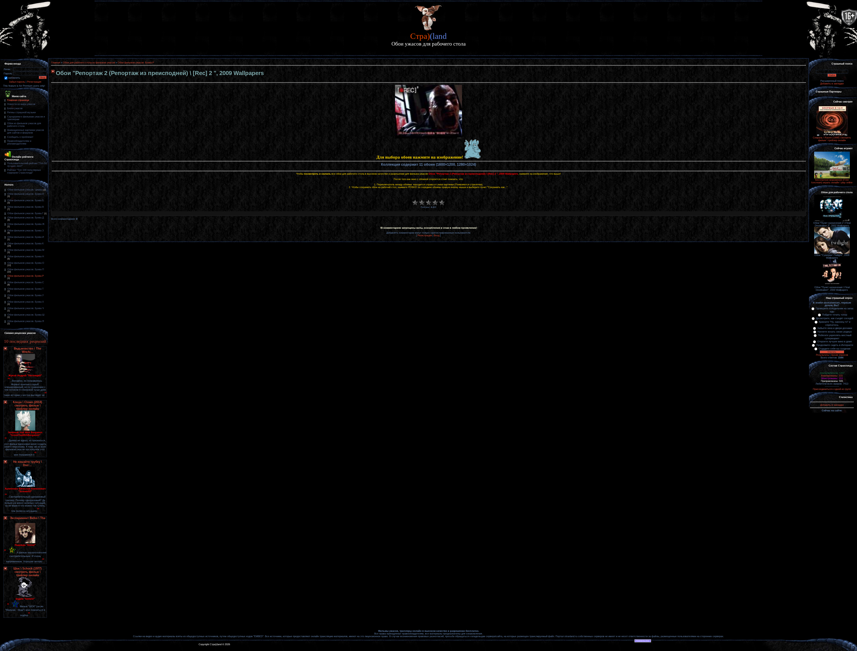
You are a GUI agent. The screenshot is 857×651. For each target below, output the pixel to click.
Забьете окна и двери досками (834, 328)
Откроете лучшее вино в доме (834, 341)
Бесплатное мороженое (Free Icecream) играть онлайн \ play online (832, 181)
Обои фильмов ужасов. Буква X (25, 301)
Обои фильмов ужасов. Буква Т (25, 288)
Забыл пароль (17, 81)
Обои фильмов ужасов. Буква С (25, 282)
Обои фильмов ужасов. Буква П (25, 269)
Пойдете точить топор (834, 314)
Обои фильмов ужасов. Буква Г (25, 213)
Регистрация (34, 81)
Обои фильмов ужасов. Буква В (25, 206)
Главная (55, 62)
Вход (436, 235)
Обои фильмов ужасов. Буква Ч (25, 308)
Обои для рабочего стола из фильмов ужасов (89, 62)
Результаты (822, 355)
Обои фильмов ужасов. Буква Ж (25, 224)
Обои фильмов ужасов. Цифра (25, 189)
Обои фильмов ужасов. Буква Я (25, 321)
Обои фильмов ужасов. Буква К (25, 243)
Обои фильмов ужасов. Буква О (25, 263)
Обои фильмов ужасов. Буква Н (25, 256)
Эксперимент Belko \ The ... (27, 519)
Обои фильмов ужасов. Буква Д (25, 217)
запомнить (14, 77)
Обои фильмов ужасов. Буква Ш (25, 314)
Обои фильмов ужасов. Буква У (25, 295)
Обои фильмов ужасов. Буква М (25, 250)
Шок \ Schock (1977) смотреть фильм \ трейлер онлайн (27, 572)
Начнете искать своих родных (834, 331)
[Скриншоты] (428, 111)
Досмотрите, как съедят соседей (834, 318)
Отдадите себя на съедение (835, 348)
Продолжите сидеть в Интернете (834, 345)
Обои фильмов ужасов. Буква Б (25, 200)
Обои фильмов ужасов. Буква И (25, 237)
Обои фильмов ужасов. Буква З (25, 230)
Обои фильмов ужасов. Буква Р (25, 275)
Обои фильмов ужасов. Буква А (25, 194)
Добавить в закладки (832, 83)
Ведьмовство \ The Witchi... (27, 350)
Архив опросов (839, 355)
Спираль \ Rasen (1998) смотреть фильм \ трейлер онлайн (832, 139)
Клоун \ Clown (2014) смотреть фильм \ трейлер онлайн (27, 405)
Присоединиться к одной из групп (832, 389)
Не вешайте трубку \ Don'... (27, 463)
